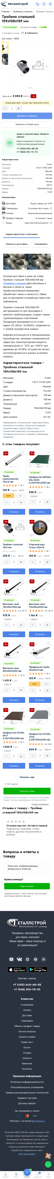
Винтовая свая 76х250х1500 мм (12, 605)
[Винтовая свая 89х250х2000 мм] (14, 650)
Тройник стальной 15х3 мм (13, 546)
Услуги (27, 1047)
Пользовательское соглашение (27, 1087)
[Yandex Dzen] (27, 959)
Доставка (27, 1015)
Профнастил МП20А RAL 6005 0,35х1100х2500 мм (40, 480)
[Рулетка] (48, 1156)
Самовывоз (40, 244)
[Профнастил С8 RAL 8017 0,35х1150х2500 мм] (14, 716)
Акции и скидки (27, 1036)
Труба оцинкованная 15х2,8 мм (10, 479)
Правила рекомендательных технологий (27, 1092)
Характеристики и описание (21, 234)
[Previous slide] (14, 66)
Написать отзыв (27, 791)
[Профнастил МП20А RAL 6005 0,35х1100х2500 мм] (40, 459)
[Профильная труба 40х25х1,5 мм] (40, 650)
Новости (27, 1058)
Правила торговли (27, 1098)
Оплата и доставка (16, 244)
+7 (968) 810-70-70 (27, 152)
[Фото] (30, 66)
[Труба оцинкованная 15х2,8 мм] (14, 459)
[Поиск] (44, 4)
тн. (20, 496)
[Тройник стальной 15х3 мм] (14, 527)
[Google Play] (38, 970)
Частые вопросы (27, 1031)
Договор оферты (27, 1103)
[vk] (19, 959)
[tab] (29, 87)
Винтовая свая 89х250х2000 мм (12, 669)
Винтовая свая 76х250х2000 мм (38, 605)
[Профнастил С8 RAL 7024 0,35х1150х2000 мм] (40, 716)
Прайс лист (27, 1042)
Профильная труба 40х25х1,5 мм (39, 668)
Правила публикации (40, 804)
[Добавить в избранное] (22, 452)
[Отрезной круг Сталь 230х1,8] (40, 527)
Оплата (27, 1010)
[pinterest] (35, 959)
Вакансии (27, 1063)
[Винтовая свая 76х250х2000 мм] (40, 587)
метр (8, 496)
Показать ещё (27, 777)
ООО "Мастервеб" (27, 1154)
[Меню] (50, 4)
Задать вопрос (27, 886)
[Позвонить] (37, 4)
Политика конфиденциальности (27, 1082)
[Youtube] (11, 959)
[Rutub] (44, 959)
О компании (27, 1004)
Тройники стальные (14, 283)
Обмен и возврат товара (27, 1026)
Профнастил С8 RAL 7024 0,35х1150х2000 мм (40, 737)
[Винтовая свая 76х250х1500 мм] (14, 587)
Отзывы (27, 1052)
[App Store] (17, 970)
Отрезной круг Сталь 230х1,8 (37, 546)
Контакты (27, 1068)
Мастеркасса (38, 1121)
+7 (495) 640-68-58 (27, 148)
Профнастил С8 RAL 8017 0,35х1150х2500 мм (13, 735)
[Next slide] (47, 66)
